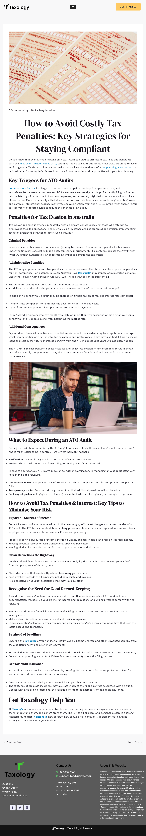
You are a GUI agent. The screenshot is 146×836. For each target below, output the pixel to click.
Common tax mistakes (22, 188)
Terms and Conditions (14, 795)
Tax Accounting (20, 110)
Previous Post (12, 742)
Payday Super (9, 787)
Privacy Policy (9, 791)
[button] (73, 7)
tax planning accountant (116, 167)
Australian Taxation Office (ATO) (38, 163)
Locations (7, 783)
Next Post (135, 742)
